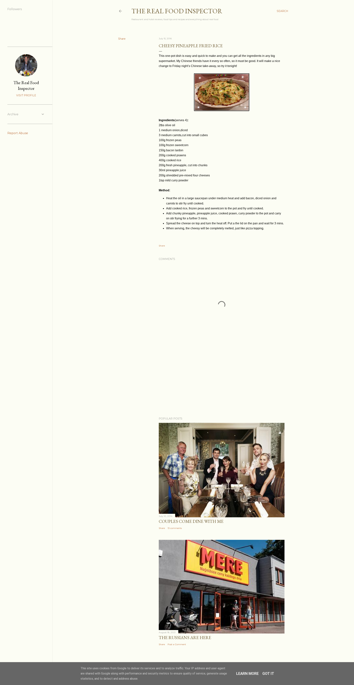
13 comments (175, 528)
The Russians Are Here (185, 637)
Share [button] (122, 38)
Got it (268, 673)
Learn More (247, 673)
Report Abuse (17, 133)
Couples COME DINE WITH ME (191, 521)
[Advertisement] (221, 382)
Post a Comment (177, 644)
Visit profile (26, 95)
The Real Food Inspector (176, 11)
